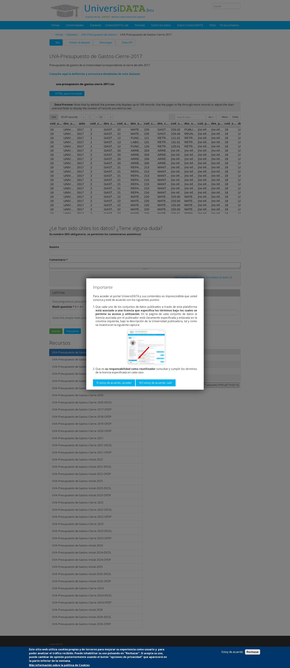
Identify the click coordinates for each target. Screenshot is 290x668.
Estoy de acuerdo (232, 652)
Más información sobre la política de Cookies (59, 665)
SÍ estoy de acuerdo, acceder (114, 383)
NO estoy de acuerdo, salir (155, 383)
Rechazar (253, 652)
